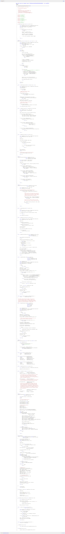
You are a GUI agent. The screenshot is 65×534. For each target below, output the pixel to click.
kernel (21, 3)
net (44, 3)
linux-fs (28, 3)
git (22, 3)
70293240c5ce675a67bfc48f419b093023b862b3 (36, 3)
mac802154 (47, 3)
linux (16, 3)
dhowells (25, 3)
